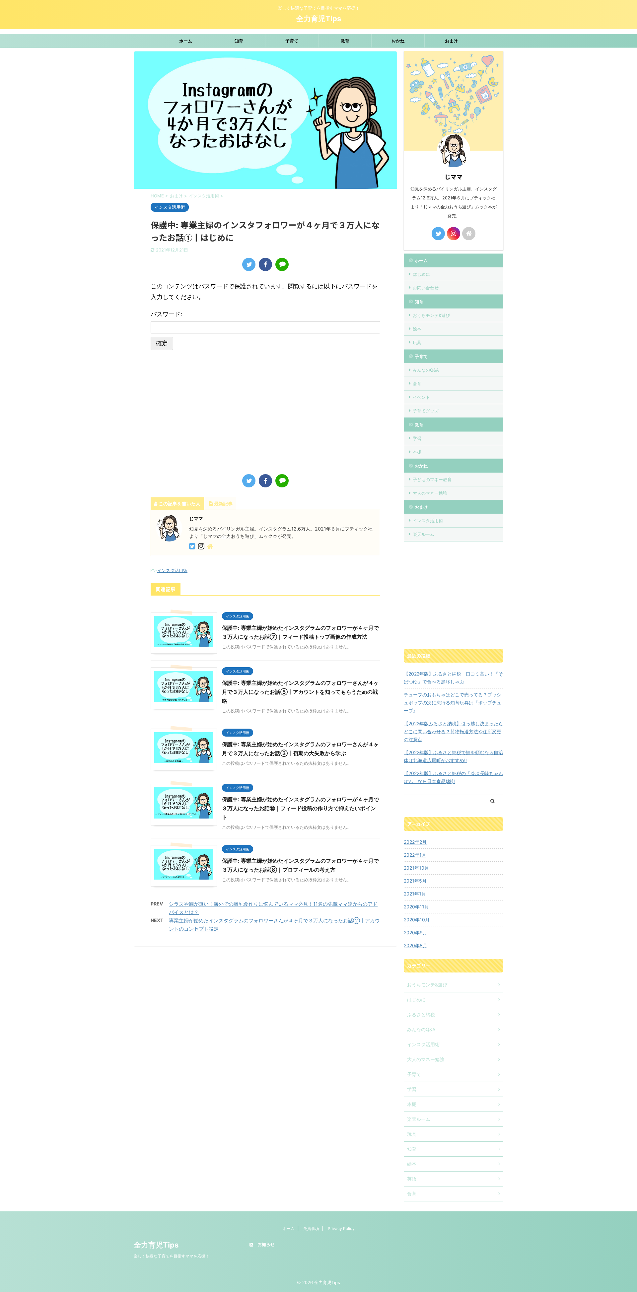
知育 (239, 40)
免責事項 (311, 1228)
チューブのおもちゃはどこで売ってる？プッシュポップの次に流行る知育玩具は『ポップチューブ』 (452, 702)
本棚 (417, 452)
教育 (345, 40)
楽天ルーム (423, 534)
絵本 (417, 328)
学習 (417, 438)
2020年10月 (417, 919)
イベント (421, 397)
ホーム (185, 40)
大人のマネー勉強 (430, 493)
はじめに (421, 274)
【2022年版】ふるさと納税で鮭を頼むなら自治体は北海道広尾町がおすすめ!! (453, 756)
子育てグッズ (426, 410)
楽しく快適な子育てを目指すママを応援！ (171, 1256)
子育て (291, 40)
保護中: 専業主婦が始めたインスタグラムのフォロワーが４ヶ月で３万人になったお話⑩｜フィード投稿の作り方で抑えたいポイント (300, 808)
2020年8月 (415, 945)
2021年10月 (416, 868)
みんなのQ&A (426, 370)
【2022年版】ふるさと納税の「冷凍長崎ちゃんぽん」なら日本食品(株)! (453, 777)
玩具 (417, 342)
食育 (417, 383)
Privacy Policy (341, 1228)
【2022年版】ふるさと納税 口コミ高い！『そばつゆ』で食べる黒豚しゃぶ (453, 677)
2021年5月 (415, 881)
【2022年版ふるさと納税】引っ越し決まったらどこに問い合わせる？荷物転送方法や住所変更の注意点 (453, 731)
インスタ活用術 (172, 570)
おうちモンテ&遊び (431, 315)
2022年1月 (415, 855)
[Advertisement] (206, 411)
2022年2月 (415, 842)
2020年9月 (415, 932)
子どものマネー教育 (432, 479)
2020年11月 (416, 906)
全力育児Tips (318, 18)
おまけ (451, 40)
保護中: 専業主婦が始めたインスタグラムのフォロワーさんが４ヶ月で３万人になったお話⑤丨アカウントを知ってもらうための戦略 (300, 692)
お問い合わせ (426, 287)
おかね (397, 40)
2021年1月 (415, 894)
